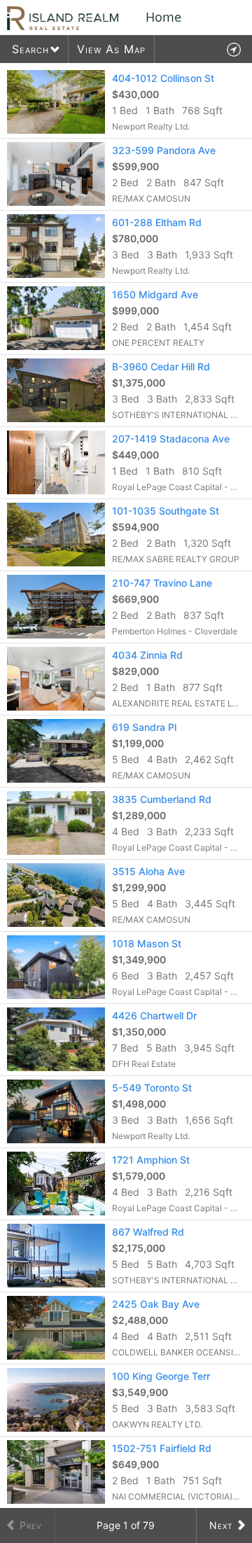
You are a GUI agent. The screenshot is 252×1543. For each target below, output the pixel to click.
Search (30, 49)
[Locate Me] (233, 49)
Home (163, 16)
